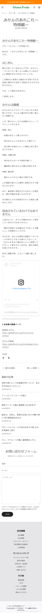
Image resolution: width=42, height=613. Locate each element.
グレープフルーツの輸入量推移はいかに (19, 439)
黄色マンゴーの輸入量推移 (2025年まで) (19, 405)
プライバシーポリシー (9, 509)
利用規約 (23, 509)
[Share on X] (8, 358)
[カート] (39, 7)
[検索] (34, 7)
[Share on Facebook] (3, 358)
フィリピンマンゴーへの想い (14, 395)
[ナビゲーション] (2, 7)
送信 (7, 514)
